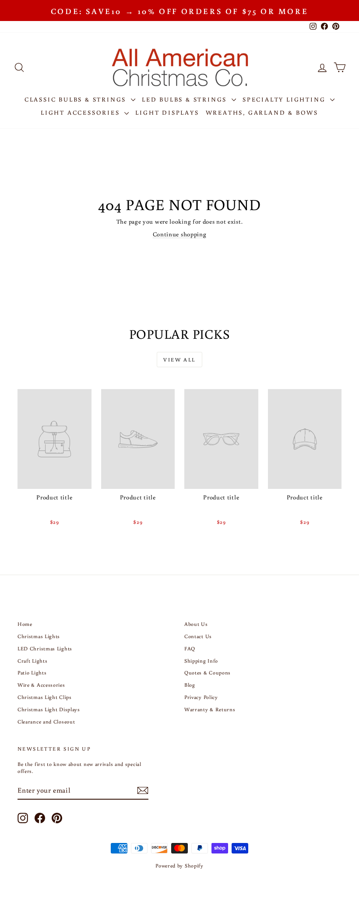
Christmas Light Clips (45, 697)
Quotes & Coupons (207, 672)
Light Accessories (81, 112)
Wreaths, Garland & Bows (262, 112)
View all (179, 359)
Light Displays (167, 112)
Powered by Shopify (179, 865)
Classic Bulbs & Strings (77, 99)
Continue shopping (180, 234)
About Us (196, 624)
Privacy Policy (201, 697)
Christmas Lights (39, 636)
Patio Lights (32, 672)
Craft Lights (32, 660)
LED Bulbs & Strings (185, 99)
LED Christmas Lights (45, 648)
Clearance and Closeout (46, 721)
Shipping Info (201, 660)
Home (25, 624)
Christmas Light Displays (49, 709)
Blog (189, 684)
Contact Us (198, 636)
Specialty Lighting (285, 99)
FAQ (189, 648)
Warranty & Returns (210, 709)
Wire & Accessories (41, 684)
